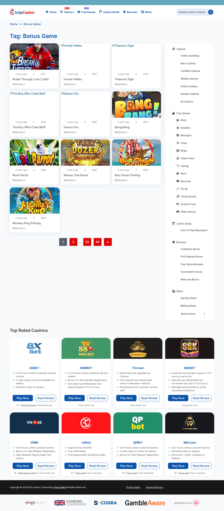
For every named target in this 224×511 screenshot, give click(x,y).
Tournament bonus (191, 271)
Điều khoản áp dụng (27, 473)
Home (52, 12)
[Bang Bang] (136, 105)
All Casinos (187, 101)
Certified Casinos (190, 70)
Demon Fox (71, 127)
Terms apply (80, 473)
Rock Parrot (20, 175)
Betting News (188, 305)
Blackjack (186, 135)
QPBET (138, 442)
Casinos (69, 12)
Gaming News (189, 297)
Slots (183, 120)
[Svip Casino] (22, 12)
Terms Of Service (28, 405)
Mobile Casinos (189, 78)
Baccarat (186, 181)
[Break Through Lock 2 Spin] (34, 57)
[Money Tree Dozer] (85, 153)
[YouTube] (190, 2)
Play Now (23, 398)
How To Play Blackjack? (194, 230)
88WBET (86, 368)
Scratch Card (188, 204)
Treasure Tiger (124, 79)
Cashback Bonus (190, 248)
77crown (138, 368)
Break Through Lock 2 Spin (31, 79)
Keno (183, 173)
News (148, 12)
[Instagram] (195, 2)
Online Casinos (189, 86)
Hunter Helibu (73, 79)
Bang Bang (122, 127)
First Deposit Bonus (192, 256)
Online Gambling (190, 55)
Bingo (184, 150)
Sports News (188, 313)
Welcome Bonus (190, 279)
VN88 (34, 442)
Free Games (88, 12)
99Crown (189, 442)
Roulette (185, 127)
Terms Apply (132, 473)
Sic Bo (184, 188)
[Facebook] (180, 2)
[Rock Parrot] (34, 153)
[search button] (210, 12)
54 (97, 242)
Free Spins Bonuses (192, 264)
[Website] (211, 2)
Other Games (188, 211)
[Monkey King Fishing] (35, 201)
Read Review (45, 398)
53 (87, 242)
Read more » (19, 84)
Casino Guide (111, 12)
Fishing (185, 165)
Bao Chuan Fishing (127, 175)
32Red (86, 442)
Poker (184, 142)
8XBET (34, 368)
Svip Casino (60, 487)
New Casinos (188, 63)
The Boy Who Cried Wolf (29, 127)
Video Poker (188, 158)
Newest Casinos (190, 93)
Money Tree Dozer (76, 175)
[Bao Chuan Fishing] (136, 153)
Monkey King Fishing (27, 223)
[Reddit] (205, 2)
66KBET (189, 368)
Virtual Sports (188, 196)
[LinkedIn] (200, 2)
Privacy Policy (133, 487)
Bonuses (132, 12)
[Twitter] (185, 2)
